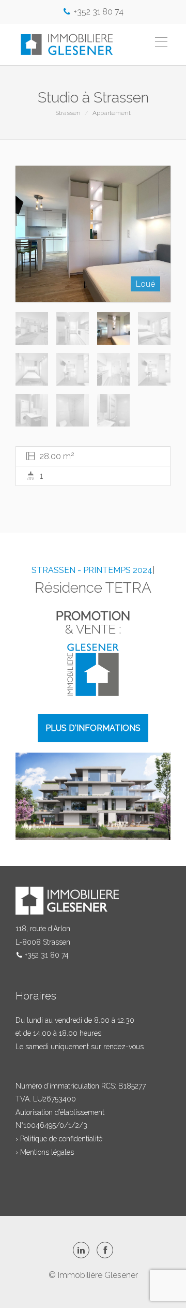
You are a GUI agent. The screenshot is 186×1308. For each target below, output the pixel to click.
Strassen (68, 112)
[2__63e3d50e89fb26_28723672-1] (93, 234)
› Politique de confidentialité (59, 1139)
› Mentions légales (45, 1152)
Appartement (111, 112)
